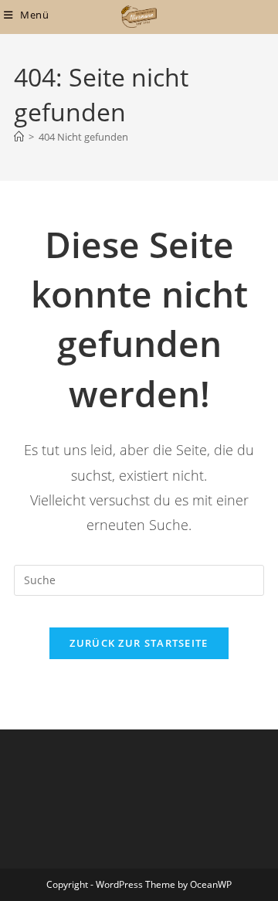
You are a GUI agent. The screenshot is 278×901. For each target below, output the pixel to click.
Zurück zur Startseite (139, 643)
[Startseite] (19, 137)
